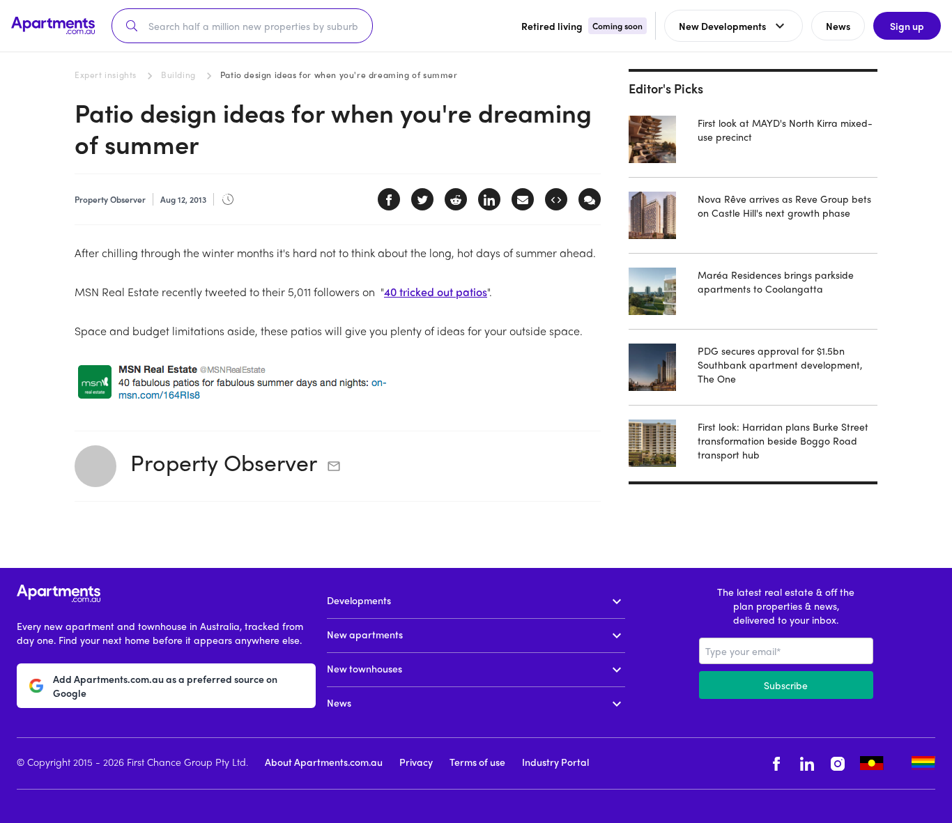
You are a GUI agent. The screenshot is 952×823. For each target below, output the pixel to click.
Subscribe (786, 685)
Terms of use (477, 762)
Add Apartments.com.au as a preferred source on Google (165, 686)
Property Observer (223, 462)
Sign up (907, 26)
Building (178, 74)
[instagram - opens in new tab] (837, 763)
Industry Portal (555, 762)
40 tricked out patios (435, 292)
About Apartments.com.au (324, 762)
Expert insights (106, 74)
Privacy (416, 762)
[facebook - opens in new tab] (776, 763)
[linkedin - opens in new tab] (807, 763)
